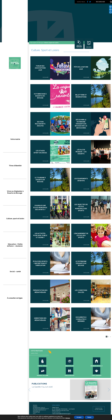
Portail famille (42, 366)
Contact (35, 406)
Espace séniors (69, 375)
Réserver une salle (97, 366)
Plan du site (36, 412)
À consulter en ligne (14, 298)
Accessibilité (36, 411)
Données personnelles (39, 410)
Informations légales (39, 407)
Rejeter (89, 417)
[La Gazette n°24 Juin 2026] (91, 389)
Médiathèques (69, 366)
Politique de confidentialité (41, 408)
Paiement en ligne (42, 375)
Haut (34, 413)
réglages (67, 418)
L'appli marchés (96, 375)
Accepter (79, 417)
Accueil (35, 405)
